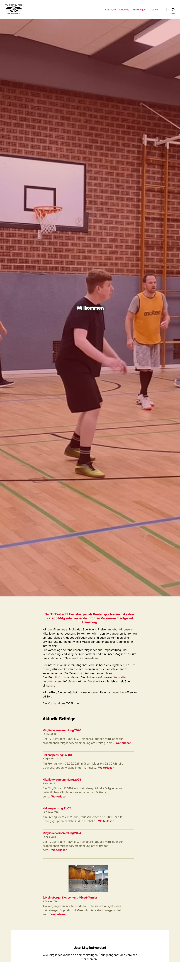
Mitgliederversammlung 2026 (62, 730)
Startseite (110, 9)
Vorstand (54, 703)
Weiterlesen (123, 743)
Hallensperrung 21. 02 (57, 808)
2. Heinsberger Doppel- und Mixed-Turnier (70, 897)
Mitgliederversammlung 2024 (62, 833)
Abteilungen (139, 9)
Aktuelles (124, 9)
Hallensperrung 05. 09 (57, 755)
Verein (155, 9)
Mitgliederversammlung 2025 (62, 779)
